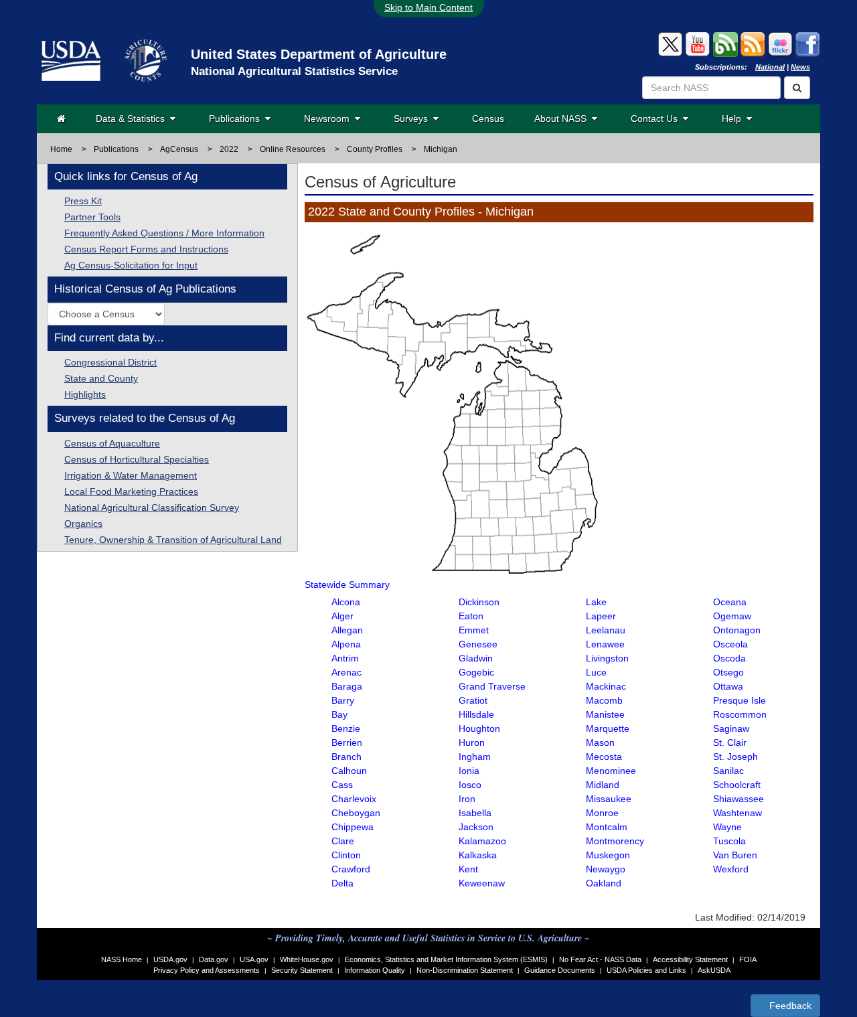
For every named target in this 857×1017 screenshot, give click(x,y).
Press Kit (83, 200)
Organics (83, 523)
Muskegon (608, 855)
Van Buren (735, 855)
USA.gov (254, 959)
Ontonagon (737, 630)
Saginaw (731, 728)
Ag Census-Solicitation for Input (131, 265)
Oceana (730, 602)
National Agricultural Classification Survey (151, 507)
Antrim (345, 658)
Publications (237, 118)
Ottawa (728, 686)
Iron (467, 798)
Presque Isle (739, 700)
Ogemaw (732, 616)
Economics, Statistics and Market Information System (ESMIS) (446, 959)
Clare (342, 841)
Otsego (728, 672)
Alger (342, 616)
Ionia (469, 770)
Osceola (730, 644)
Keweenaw (482, 883)
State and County (101, 378)
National (770, 67)
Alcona (345, 602)
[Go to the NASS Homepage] (61, 118)
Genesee (478, 644)
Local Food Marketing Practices (131, 491)
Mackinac (606, 686)
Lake (596, 602)
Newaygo (605, 869)
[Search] (797, 87)
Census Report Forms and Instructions (146, 249)
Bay (339, 714)
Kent (468, 869)
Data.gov (213, 959)
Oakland (603, 883)
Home (61, 149)
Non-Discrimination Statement (464, 970)
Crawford (350, 869)
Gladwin (476, 658)
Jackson (476, 827)
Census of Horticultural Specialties (136, 459)
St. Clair (730, 742)
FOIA (748, 959)
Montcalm (606, 827)
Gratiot (473, 700)
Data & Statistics (133, 118)
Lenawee (605, 644)
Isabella (475, 812)
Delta (342, 883)
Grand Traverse (492, 686)
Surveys (413, 118)
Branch (346, 756)
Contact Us (657, 118)
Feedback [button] (789, 1005)
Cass (342, 784)
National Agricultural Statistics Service (294, 71)
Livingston (607, 658)
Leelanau (605, 630)
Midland (602, 784)
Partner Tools (92, 217)
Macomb (604, 700)
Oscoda (729, 658)
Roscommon (740, 714)
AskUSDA (714, 970)
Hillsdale (476, 714)
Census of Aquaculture (112, 443)
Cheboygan (355, 812)
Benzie (345, 728)
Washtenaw (737, 812)
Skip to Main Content (428, 7)
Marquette (607, 728)
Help (734, 118)
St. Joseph (735, 756)
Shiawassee (738, 798)
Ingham (475, 756)
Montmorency (615, 841)
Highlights (85, 394)
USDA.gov (170, 959)
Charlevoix (353, 798)
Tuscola (729, 841)
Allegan (347, 630)
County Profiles (374, 149)
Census (488, 118)
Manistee (605, 714)
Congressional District (110, 362)
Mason (600, 742)
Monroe (602, 812)
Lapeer (601, 616)
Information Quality (374, 970)
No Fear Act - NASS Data (600, 959)
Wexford (731, 869)
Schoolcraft (737, 784)
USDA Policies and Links (646, 970)
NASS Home (121, 959)
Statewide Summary (347, 584)
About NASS (563, 118)
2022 (229, 149)
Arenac (346, 672)
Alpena (346, 644)
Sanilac (728, 770)
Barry (342, 700)
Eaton (471, 616)
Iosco (470, 784)
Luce (596, 672)
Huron (472, 742)
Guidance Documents (559, 970)
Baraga (346, 686)
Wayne (727, 827)
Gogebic (476, 672)
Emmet (474, 630)
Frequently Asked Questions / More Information (164, 233)
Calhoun (349, 770)
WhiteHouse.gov (306, 959)
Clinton (346, 855)
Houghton (479, 728)
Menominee (611, 770)
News (800, 67)
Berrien (346, 742)
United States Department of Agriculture (319, 54)
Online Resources (292, 149)
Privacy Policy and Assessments (206, 970)
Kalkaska (478, 855)
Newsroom (329, 118)
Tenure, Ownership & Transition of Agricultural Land (173, 539)
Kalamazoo (482, 841)
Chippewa (352, 827)
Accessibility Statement (690, 959)
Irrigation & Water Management (130, 475)
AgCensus (179, 149)
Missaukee (608, 798)
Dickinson (479, 602)
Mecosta (604, 756)
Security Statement (302, 970)
